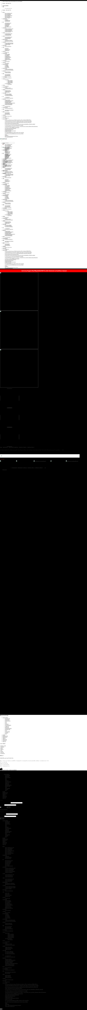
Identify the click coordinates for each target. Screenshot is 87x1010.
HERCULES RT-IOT (8, 59)
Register (2, 818)
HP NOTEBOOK (7, 23)
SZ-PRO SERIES (7, 56)
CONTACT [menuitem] (5, 843)
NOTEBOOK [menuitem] (7, 821)
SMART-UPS (7, 50)
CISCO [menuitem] (4, 932)
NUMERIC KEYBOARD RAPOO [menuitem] (11, 963)
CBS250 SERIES (10, 213)
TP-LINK (4, 93)
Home (1, 447)
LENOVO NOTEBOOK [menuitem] (9, 869)
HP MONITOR (7, 24)
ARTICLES (5, 164)
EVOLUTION (7, 67)
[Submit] (3, 144)
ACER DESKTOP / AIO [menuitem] (9, 874)
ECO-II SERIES (7, 186)
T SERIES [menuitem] (7, 914)
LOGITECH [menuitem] (5, 919)
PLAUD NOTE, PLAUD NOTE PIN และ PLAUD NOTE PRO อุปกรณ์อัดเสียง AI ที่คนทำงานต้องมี (20, 124)
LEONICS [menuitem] (4, 909)
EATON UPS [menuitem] (7, 898)
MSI (3, 73)
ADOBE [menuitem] (4, 978)
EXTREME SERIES (8, 57)
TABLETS (6, 19)
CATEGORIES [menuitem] (5, 820)
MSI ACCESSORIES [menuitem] (9, 928)
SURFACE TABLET (22, 447)
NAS (6, 730)
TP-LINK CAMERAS (8, 225)
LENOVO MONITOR (8, 30)
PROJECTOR (7, 729)
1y (11, 467)
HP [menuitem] (3, 859)
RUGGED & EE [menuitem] (8, 858)
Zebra (6, 134)
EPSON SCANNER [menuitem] (8, 924)
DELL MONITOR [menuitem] (8, 849)
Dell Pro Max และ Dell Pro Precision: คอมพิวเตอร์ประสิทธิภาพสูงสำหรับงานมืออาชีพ (18, 122)
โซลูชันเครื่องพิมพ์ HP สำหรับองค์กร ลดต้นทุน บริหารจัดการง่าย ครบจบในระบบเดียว (18, 252)
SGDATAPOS (5, 107)
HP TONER (7, 26)
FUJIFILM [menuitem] (4, 929)
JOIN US (4, 741)
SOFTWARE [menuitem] (7, 834)
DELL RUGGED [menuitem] (8, 851)
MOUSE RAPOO (7, 231)
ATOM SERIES (7, 54)
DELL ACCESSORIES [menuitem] (9, 852)
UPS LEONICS (7, 61)
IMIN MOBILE (7, 112)
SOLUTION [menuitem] (5, 982)
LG (3, 96)
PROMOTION (5, 736)
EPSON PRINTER (7, 71)
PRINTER (7, 727)
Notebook (2, 746)
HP (3, 22)
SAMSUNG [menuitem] (5, 855)
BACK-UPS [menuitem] (7, 894)
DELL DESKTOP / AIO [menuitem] (9, 847)
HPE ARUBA (7, 110)
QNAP (4, 85)
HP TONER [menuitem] (7, 864)
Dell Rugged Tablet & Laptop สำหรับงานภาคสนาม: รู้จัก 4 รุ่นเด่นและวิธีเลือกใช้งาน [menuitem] (21, 984)
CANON (4, 42)
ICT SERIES (7, 66)
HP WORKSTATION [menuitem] (9, 865)
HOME (4, 160)
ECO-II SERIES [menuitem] (8, 901)
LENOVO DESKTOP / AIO (9, 28)
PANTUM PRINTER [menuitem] (9, 890)
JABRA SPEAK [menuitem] (8, 949)
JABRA (4, 89)
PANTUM (4, 45)
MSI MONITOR (7, 75)
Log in (9, 807)
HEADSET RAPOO (8, 102)
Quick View (2, 603)
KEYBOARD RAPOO (8, 101)
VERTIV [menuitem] (4, 911)
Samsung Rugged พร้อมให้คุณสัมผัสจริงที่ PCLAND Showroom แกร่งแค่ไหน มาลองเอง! (44, 270)
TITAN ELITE (7, 189)
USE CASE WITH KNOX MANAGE (10, 128)
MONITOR (7, 719)
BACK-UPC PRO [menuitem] (8, 895)
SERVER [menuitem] (6, 827)
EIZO (4, 105)
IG (45, 467)
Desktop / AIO (3, 745)
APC (3, 47)
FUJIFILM (4, 76)
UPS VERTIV (7, 63)
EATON (4, 51)
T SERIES (6, 196)
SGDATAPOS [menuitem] (5, 968)
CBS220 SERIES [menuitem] (11, 935)
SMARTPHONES (7, 20)
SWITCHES (7, 79)
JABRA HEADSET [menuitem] (8, 947)
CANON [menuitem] (4, 885)
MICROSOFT (5, 39)
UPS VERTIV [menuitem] (7, 912)
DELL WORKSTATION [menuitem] (9, 850)
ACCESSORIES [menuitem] (8, 828)
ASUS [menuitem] (4, 877)
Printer (2, 751)
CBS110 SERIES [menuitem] (11, 934)
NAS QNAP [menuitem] (7, 941)
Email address (3, 814)
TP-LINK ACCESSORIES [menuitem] (10, 953)
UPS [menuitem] (6, 826)
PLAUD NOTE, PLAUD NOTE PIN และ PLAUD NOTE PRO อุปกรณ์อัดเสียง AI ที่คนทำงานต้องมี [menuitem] (24, 989)
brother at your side (8, 131)
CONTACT (5, 165)
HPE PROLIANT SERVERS (9, 241)
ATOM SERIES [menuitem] (8, 900)
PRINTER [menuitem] (7, 830)
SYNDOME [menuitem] (5, 899)
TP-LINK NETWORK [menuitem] (9, 952)
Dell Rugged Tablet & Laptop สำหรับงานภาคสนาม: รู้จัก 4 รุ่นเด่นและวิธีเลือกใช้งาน (18, 251)
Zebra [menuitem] (6, 1003)
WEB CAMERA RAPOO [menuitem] (9, 964)
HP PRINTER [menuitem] (7, 863)
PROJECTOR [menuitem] (7, 832)
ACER (4, 32)
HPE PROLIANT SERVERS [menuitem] (10, 972)
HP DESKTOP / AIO (8, 154)
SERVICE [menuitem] (4, 980)
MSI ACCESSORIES (8, 207)
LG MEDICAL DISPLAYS (9, 229)
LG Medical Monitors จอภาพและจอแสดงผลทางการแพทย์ (14, 125)
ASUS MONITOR (7, 38)
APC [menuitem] (3, 891)
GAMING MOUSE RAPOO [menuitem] (10, 960)
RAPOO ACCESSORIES (8, 104)
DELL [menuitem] (4, 846)
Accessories (3, 753)
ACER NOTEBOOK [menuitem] (9, 875)
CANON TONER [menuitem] (8, 888)
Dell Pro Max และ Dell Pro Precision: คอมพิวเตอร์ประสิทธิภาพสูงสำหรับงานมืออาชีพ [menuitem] (21, 987)
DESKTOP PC (7, 720)
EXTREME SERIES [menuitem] (9, 904)
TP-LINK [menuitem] (4, 950)
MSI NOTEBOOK (7, 74)
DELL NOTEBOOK (8, 145)
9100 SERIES (10, 84)
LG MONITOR (7, 97)
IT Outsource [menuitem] (7, 981)
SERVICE (4, 116)
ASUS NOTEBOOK (8, 37)
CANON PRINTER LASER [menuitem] (10, 887)
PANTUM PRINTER (8, 46)
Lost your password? (3, 809)
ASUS (4, 36)
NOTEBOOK (7, 718)
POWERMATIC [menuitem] (5, 913)
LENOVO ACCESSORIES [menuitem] (10, 871)
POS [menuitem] (6, 836)
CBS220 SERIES (10, 81)
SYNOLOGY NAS (8, 219)
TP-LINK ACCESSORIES (9, 95)
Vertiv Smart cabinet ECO (9, 268)
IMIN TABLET (7, 113)
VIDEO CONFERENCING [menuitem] (10, 920)
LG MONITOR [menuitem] (8, 955)
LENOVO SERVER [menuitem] (8, 872)
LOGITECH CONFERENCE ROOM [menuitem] (12, 998)
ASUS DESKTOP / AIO (8, 168)
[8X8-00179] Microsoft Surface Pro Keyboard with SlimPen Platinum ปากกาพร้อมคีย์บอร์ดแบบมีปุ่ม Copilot (20, 711)
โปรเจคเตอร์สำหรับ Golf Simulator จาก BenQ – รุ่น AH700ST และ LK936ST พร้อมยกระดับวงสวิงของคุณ (21, 126)
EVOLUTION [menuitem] (7, 917)
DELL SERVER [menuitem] (8, 854)
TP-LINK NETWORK (8, 94)
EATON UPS (7, 52)
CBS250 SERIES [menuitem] (11, 936)
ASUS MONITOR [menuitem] (8, 881)
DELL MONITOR (7, 14)
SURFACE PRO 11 (30, 447)
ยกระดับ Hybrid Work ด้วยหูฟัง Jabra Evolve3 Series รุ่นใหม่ (14, 133)
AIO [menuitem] (6, 825)
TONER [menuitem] (6, 835)
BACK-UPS (7, 180)
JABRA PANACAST (8, 91)
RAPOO (4, 99)
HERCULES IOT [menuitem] (8, 907)
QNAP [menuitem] (4, 940)
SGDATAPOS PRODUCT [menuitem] (10, 969)
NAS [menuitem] (6, 833)
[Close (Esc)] (0, 1008)
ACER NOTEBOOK (8, 34)
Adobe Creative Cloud (8, 247)
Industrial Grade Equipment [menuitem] (10, 995)
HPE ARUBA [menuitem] (7, 973)
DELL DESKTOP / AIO (8, 13)
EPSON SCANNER (8, 72)
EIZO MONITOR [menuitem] (8, 967)
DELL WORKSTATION (8, 15)
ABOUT (4, 738)
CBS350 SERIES (10, 82)
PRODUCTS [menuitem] (5, 840)
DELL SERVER (7, 17)
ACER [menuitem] (4, 873)
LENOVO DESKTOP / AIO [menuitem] (10, 868)
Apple (2, 747)
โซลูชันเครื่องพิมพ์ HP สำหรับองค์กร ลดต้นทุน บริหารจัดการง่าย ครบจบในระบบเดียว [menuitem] (21, 985)
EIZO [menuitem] (4, 966)
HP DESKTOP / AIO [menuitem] (9, 860)
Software (2, 752)
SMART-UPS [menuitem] (7, 896)
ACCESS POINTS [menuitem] (8, 938)
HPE (3, 109)
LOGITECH (5, 68)
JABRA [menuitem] (4, 946)
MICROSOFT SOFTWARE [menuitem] (10, 884)
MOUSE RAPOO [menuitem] (8, 959)
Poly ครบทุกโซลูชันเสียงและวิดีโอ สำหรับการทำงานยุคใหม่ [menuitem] (17, 1000)
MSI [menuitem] (3, 925)
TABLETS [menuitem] (7, 829)
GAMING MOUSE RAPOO (9, 100)
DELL (4, 12)
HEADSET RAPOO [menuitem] (8, 962)
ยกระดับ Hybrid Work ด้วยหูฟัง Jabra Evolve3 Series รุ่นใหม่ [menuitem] (16, 1001)
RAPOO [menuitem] (4, 958)
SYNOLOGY (5, 87)
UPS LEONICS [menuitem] (8, 910)
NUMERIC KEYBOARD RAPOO (10, 234)
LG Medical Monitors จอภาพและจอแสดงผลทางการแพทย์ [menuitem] (16, 990)
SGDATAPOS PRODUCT (9, 108)
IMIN (4, 111)
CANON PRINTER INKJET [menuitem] (10, 886)
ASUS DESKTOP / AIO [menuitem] (9, 878)
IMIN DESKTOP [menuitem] (8, 977)
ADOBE (4, 115)
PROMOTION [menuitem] (5, 839)
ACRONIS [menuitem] (7, 1004)
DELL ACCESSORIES (8, 148)
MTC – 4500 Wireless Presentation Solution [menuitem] (13, 1005)
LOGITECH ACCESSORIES (9, 201)
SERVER (6, 724)
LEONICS (4, 60)
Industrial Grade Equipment (9, 129)
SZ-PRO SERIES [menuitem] (8, 903)
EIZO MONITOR (7, 106)
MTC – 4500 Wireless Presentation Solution (11, 136)
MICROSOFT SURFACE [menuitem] (9, 883)
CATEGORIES (5, 717)
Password (2, 805)
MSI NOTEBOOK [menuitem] (8, 926)
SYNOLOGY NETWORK (9, 88)
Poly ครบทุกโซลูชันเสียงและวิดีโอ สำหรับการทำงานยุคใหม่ (14, 132)
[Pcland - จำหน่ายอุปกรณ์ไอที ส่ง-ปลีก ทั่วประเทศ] (3, 138)
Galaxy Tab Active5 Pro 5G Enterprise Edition (12, 123)
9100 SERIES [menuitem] (10, 939)
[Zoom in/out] (1, 1008)
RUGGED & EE (7, 21)
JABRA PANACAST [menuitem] (9, 948)
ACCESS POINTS (7, 83)
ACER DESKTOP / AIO (8, 33)
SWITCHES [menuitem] (7, 933)
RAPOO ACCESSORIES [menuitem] (9, 965)
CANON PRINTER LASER (9, 43)
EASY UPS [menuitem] (7, 893)
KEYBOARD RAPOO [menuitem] (9, 961)
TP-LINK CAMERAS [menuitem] (9, 951)
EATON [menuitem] (4, 897)
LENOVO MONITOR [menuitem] (9, 870)
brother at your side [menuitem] (8, 999)
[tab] (41, 469)
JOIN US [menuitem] (4, 844)
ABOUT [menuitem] (4, 841)
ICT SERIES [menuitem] (7, 916)
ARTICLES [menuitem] (5, 842)
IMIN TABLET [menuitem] (8, 976)
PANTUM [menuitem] (4, 889)
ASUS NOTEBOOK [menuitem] (9, 880)
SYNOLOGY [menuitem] (5, 942)
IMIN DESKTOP (7, 114)
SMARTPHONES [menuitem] (8, 831)
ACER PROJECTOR (8, 35)
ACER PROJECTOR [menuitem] (9, 876)
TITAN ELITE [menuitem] (8, 906)
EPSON (4, 70)
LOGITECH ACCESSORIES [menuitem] (10, 921)
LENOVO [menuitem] (4, 867)
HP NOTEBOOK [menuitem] (8, 861)
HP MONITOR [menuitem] (8, 862)
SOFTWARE (7, 731)
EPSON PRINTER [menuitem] (8, 923)
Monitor (2, 749)
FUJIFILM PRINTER (8, 77)
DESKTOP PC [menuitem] (7, 823)
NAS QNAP (7, 86)
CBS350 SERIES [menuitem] (11, 937)
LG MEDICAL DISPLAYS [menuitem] (10, 956)
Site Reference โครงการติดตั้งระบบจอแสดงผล (12, 127)
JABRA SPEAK (7, 92)
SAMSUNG (5, 18)
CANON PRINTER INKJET (9, 174)
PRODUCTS (5, 162)
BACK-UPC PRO (7, 49)
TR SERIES (7, 65)
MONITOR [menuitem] (7, 822)
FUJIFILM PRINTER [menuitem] (9, 930)
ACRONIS (6, 135)
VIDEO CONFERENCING (9, 69)
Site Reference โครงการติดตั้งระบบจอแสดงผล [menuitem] (14, 993)
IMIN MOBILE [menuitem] (8, 975)
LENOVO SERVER (8, 31)
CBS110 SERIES (10, 80)
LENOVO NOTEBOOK (8, 29)
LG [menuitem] (3, 954)
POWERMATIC (5, 64)
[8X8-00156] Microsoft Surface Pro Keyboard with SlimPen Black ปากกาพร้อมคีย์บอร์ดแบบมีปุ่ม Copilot (19, 606)
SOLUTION (5, 118)
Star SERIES (7, 55)
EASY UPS (6, 48)
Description (5, 469)
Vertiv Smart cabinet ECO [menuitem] (10, 1006)
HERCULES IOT (7, 58)
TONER (6, 158)
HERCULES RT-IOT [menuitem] (9, 908)
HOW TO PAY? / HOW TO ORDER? (10, 769)
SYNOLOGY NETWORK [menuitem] (10, 945)
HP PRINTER (7, 25)
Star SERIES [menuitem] (7, 902)
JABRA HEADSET (8, 90)
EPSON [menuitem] (4, 922)
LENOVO (4, 27)
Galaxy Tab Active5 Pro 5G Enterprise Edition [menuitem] (13, 988)
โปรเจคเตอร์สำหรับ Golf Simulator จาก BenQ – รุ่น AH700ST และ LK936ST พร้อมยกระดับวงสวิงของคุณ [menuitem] (25, 992)
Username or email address (5, 802)
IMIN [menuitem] (4, 974)
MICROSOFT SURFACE (8, 40)
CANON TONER (7, 44)
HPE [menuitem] (3, 971)
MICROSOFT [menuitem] (5, 882)
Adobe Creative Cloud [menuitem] (9, 979)
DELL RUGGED (7, 16)
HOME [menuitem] (4, 838)
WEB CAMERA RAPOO (8, 103)
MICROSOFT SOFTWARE (9, 41)
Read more (2, 609)
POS (6, 733)
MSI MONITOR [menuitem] (8, 927)
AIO (6, 721)
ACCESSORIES (7, 153)
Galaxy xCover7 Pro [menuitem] (8, 997)
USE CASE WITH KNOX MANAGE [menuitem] (12, 994)
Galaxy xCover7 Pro (8, 261)
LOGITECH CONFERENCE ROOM (10, 130)
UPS (6, 723)
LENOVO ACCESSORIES (9, 162)
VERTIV (4, 62)
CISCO (4, 78)
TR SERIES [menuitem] (7, 915)
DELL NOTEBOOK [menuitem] (9, 848)
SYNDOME (5, 53)
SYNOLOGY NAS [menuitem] (8, 943)
